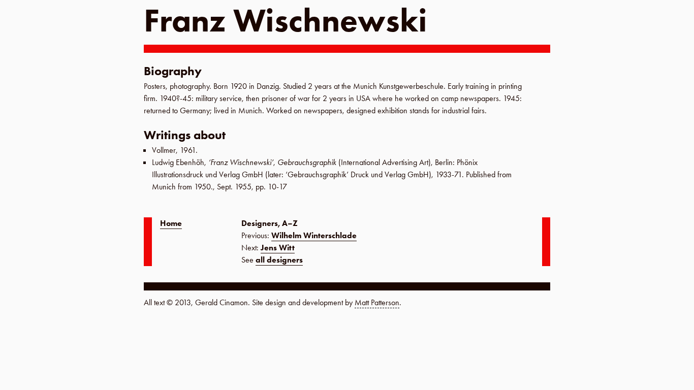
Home (171, 223)
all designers (279, 259)
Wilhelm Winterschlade (314, 235)
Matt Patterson (377, 302)
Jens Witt (278, 247)
